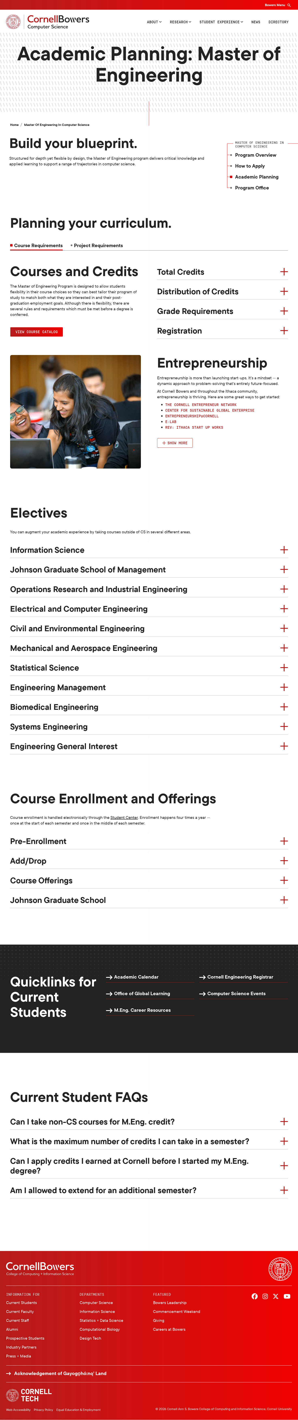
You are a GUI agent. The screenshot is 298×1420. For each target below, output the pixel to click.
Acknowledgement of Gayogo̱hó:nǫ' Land (60, 1373)
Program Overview (255, 155)
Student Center (124, 817)
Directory (279, 21)
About (152, 21)
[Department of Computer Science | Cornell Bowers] (47, 22)
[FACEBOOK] (255, 1297)
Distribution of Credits (198, 291)
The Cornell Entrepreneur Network (201, 404)
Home (14, 125)
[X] (276, 1297)
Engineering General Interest (64, 746)
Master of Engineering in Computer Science (56, 125)
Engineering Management (58, 687)
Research (179, 21)
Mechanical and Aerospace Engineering (84, 648)
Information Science (47, 550)
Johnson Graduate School (58, 900)
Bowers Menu (275, 5)
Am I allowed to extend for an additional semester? (103, 1190)
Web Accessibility (18, 1410)
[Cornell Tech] (29, 1395)
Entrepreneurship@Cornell (192, 415)
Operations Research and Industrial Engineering (99, 589)
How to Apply (250, 166)
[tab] (97, 245)
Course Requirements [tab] (38, 245)
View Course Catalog (36, 331)
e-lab (170, 421)
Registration (179, 330)
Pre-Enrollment (38, 841)
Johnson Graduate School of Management (88, 569)
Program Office (252, 188)
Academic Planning (257, 177)
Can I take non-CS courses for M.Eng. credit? (92, 1121)
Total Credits (180, 272)
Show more (177, 442)
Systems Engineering (49, 726)
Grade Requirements (195, 311)
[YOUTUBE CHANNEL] (287, 1297)
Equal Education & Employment (78, 1410)
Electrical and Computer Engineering (79, 609)
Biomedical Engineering (54, 707)
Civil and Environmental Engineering (77, 628)
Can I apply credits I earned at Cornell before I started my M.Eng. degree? (129, 1166)
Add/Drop (28, 861)
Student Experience (219, 21)
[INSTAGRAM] (265, 1297)
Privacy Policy (43, 1410)
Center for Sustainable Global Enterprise (209, 410)
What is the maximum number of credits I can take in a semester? (129, 1141)
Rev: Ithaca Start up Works (194, 427)
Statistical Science (44, 667)
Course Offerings (41, 880)
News (255, 21)
